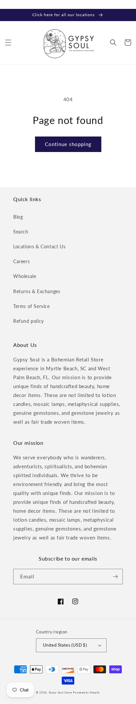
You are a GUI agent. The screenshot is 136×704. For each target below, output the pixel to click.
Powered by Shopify (86, 692)
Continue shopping (68, 144)
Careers (21, 261)
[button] (8, 42)
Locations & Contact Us (39, 246)
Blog (18, 217)
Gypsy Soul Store (60, 692)
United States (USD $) (65, 645)
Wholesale (24, 276)
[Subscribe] (115, 576)
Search (20, 231)
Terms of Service (31, 306)
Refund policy (28, 321)
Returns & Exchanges (36, 291)
